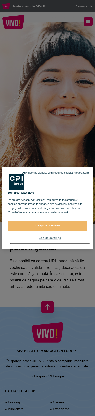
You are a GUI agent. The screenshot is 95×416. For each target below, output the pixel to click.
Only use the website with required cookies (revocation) (55, 172)
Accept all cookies (47, 225)
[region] (47, 208)
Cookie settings (50, 237)
